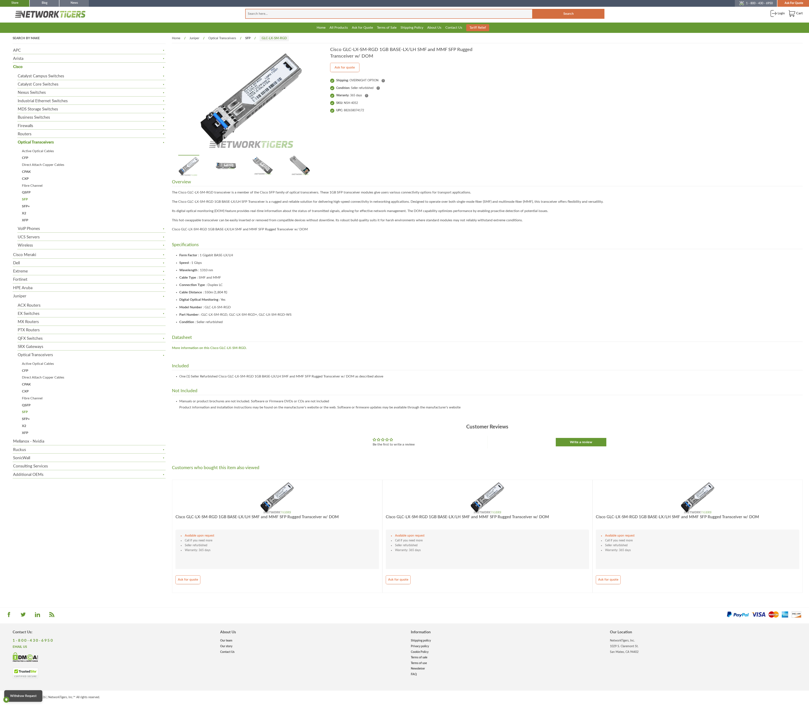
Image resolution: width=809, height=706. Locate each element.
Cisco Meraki (24, 255)
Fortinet (20, 280)
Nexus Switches (32, 93)
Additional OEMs (28, 475)
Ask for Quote (362, 27)
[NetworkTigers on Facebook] (8, 616)
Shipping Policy (411, 27)
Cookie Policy (420, 652)
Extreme (20, 271)
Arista (18, 59)
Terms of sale (419, 657)
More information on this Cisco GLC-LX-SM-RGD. (209, 348)
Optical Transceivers (36, 142)
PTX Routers (29, 330)
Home (321, 27)
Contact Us (453, 27)
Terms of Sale (386, 27)
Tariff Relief (477, 27)
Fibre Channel (32, 185)
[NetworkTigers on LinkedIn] (37, 616)
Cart (799, 13)
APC (17, 50)
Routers (24, 134)
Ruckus (19, 450)
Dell (16, 263)
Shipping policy (421, 640)
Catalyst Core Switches (38, 84)
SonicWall (21, 458)
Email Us (20, 646)
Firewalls (25, 126)
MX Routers (28, 322)
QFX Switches (30, 339)
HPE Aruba (22, 288)
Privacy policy (420, 646)
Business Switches (34, 117)
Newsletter (418, 668)
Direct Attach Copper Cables (43, 164)
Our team (226, 640)
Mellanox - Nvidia (28, 441)
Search (568, 13)
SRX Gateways (30, 347)
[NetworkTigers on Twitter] (23, 616)
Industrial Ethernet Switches (43, 101)
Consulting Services (30, 466)
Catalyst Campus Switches (41, 76)
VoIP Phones (29, 229)
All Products (338, 27)
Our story (226, 646)
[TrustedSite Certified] (25, 673)
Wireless (25, 245)
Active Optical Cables (38, 151)
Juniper (19, 296)
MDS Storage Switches (38, 109)
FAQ (414, 674)
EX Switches (28, 314)
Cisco (18, 67)
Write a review (581, 442)
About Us (434, 27)
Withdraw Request (23, 696)
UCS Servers (29, 237)
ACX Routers (29, 305)
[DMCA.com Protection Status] (25, 656)
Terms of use (419, 663)
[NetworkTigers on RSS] (51, 616)
